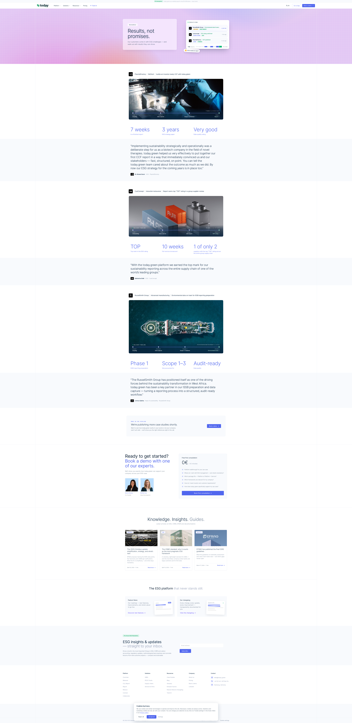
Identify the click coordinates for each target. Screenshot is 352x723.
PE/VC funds (148, 680)
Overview (126, 677)
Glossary (169, 683)
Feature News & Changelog (175, 689)
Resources (76, 5)
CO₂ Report (126, 683)
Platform (56, 5)
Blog (168, 680)
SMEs (146, 677)
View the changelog (188, 613)
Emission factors (172, 686)
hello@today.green (219, 677)
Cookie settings (224, 720)
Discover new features (136, 613)
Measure (125, 680)
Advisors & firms (149, 686)
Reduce (125, 689)
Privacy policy (144, 712)
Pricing (85, 5)
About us (191, 677)
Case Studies (171, 677)
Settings (160, 717)
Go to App (297, 5)
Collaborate (126, 696)
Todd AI (94, 5)
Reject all (141, 717)
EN (288, 5)
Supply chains (149, 683)
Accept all (151, 717)
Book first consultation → (203, 493)
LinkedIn (191, 686)
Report (125, 686)
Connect (125, 693)
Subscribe (185, 651)
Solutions (65, 5)
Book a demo (309, 5)
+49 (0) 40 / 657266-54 (221, 681)
